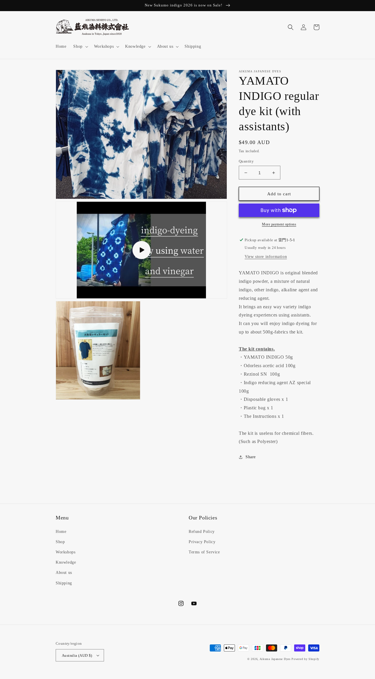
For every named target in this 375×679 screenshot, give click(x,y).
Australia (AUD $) (77, 655)
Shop (60, 542)
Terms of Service (204, 552)
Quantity (246, 161)
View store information (266, 256)
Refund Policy (202, 531)
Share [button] (251, 457)
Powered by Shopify (305, 659)
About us (64, 572)
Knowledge (66, 562)
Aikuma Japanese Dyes (275, 659)
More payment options (279, 224)
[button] (80, 46)
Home (61, 531)
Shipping (64, 583)
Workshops (65, 552)
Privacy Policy (202, 542)
